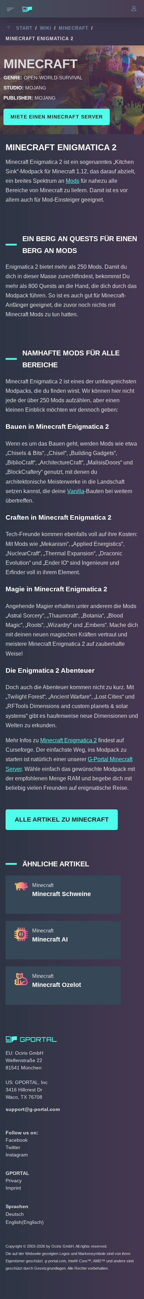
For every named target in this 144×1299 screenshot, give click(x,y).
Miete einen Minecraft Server (56, 117)
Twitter (13, 1147)
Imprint (13, 1188)
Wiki (45, 28)
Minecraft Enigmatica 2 (68, 740)
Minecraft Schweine (61, 893)
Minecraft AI (50, 939)
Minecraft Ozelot (56, 984)
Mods (72, 181)
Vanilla (75, 491)
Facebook (17, 1140)
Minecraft (73, 28)
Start (24, 28)
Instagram (17, 1154)
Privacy (14, 1180)
